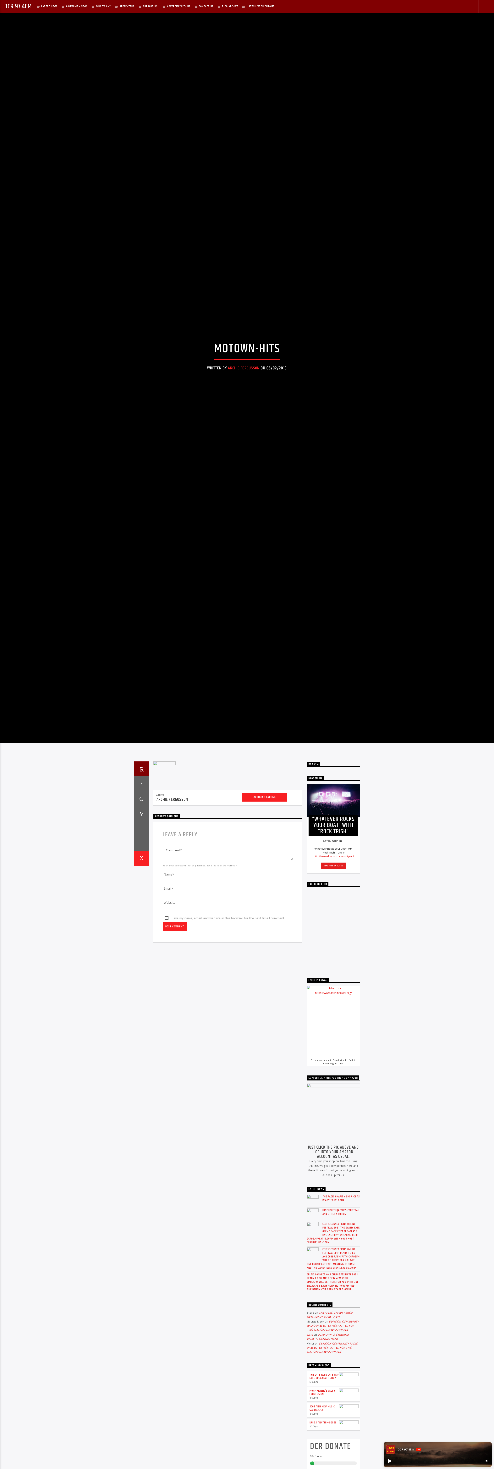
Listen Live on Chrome (260, 6)
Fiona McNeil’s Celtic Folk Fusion (323, 1465)
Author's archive (265, 869)
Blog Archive (230, 6)
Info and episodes (333, 938)
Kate (310, 1407)
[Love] (141, 930)
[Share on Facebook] (141, 855)
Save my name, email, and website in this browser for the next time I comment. (228, 990)
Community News (77, 6)
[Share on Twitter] (141, 870)
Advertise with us (178, 6)
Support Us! (150, 6)
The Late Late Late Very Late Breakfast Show (325, 1448)
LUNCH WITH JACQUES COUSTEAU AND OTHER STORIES (341, 1284)
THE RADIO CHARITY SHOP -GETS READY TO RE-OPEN (341, 1270)
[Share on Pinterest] (141, 885)
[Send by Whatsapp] (141, 915)
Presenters (127, 6)
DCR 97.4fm (18, 6)
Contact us (206, 6)
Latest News (49, 6)
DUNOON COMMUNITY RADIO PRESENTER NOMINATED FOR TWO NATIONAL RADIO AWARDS (333, 1398)
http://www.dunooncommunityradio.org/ (337, 928)
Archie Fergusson (244, 401)
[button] (389, 1460)
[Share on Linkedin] (141, 900)
